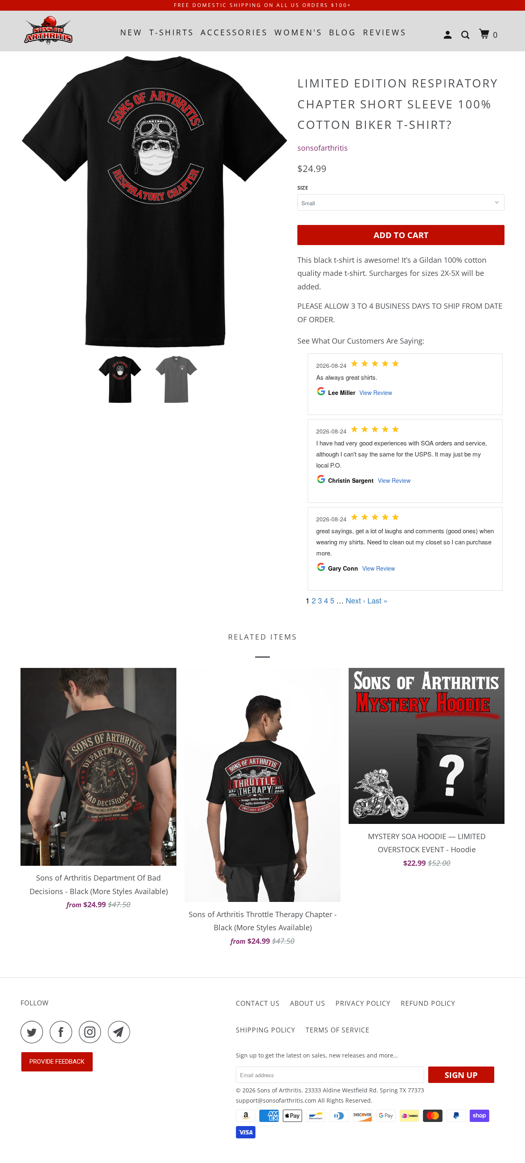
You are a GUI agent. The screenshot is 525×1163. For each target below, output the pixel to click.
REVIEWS (384, 32)
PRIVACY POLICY (363, 1003)
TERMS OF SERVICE (338, 1030)
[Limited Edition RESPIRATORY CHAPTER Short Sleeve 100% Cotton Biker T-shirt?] (155, 200)
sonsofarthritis (322, 148)
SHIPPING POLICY (265, 1030)
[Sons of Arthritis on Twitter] (34, 1032)
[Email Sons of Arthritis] (121, 1032)
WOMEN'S (298, 32)
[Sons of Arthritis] (63, 30)
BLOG (342, 32)
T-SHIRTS (171, 32)
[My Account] (449, 35)
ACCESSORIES (234, 32)
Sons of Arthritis (279, 1090)
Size (302, 187)
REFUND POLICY (428, 1003)
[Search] (467, 35)
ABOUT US (307, 1003)
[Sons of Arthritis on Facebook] (63, 1032)
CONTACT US (258, 1003)
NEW (131, 32)
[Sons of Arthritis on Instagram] (92, 1032)
